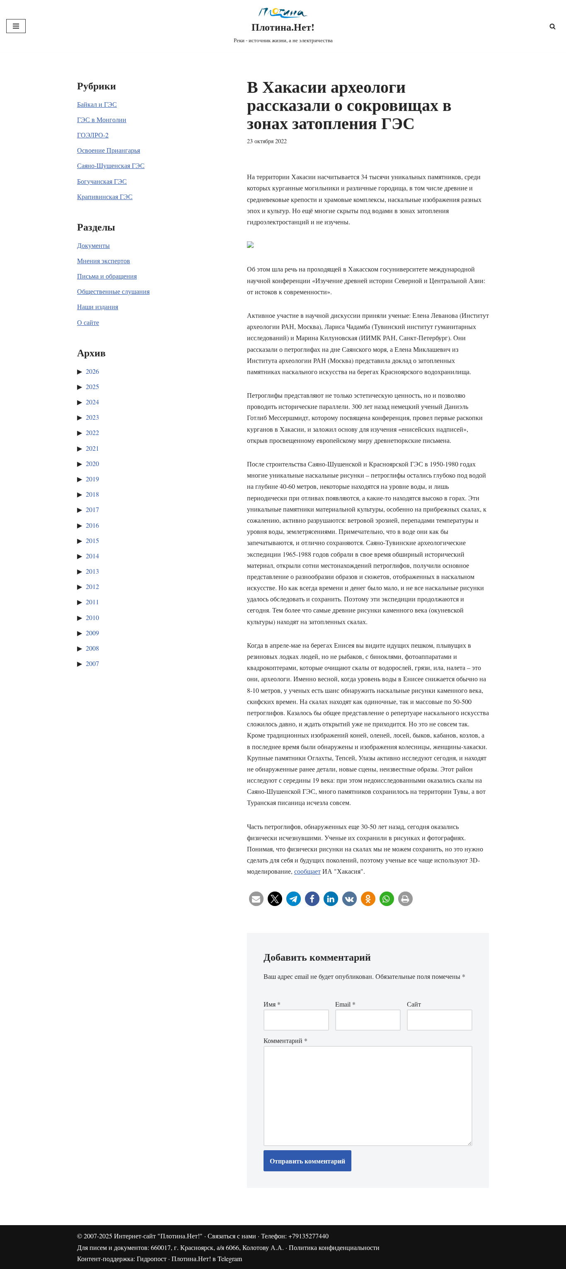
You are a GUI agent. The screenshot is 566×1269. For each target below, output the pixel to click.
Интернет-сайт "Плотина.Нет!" (158, 1235)
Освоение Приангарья (108, 150)
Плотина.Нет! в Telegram (207, 1258)
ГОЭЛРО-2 (93, 134)
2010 (92, 617)
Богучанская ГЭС (102, 181)
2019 (92, 478)
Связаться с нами (232, 1235)
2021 (92, 448)
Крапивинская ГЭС (105, 196)
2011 (92, 601)
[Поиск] (552, 26)
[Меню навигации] (16, 26)
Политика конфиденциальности (334, 1247)
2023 (92, 417)
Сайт (414, 1004)
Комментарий (285, 1040)
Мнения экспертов (103, 260)
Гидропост (152, 1258)
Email (345, 1004)
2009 (92, 632)
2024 (92, 401)
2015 (92, 540)
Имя (272, 1004)
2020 (92, 463)
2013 (92, 571)
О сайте (88, 322)
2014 (92, 555)
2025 (92, 386)
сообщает (307, 871)
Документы (93, 245)
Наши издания (97, 306)
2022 (92, 432)
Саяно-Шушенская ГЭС (111, 165)
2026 (92, 371)
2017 (92, 509)
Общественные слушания (113, 291)
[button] (256, 899)
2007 (92, 663)
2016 (92, 525)
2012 (92, 586)
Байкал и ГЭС (97, 104)
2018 (92, 494)
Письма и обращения (107, 276)
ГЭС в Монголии (101, 119)
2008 (92, 648)
